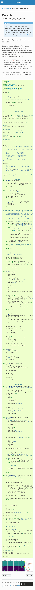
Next (28, 575)
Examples (8, 8)
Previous (7, 575)
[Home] (2, 8)
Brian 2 (18, 2)
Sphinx (10, 585)
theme (19, 585)
